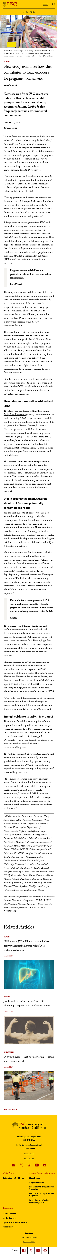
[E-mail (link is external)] (45, 1250)
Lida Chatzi (31, 184)
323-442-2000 (29, 1148)
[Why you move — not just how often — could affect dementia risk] (29, 1085)
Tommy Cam (29, 1153)
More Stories (10, 1109)
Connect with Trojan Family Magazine (41, 1187)
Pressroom (8, 1226)
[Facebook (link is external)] (13, 1165)
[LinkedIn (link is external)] (38, 1250)
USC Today (29, 11)
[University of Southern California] (10, 4)
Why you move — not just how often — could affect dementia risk (29, 1059)
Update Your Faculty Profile (16, 1222)
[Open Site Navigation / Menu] (45, 4)
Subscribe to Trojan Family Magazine (41, 1194)
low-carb (9, 144)
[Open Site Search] (53, 4)
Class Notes (34, 1178)
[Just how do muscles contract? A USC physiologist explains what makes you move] (29, 1030)
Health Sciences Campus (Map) (29, 1145)
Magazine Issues (36, 1182)
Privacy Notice (29, 1233)
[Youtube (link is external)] (37, 1165)
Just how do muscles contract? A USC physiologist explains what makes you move (27, 1003)
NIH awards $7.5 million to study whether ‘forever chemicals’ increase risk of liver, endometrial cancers (26, 946)
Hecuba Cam (29, 1158)
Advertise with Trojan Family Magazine (39, 1201)
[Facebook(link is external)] (23, 1250)
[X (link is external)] (30, 1250)
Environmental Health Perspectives (22, 170)
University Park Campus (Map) (29, 1136)
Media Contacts (10, 1218)
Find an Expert (9, 1213)
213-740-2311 (29, 1140)
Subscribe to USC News (13, 1178)
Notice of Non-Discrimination (29, 1237)
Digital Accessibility (29, 1242)
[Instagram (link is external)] (29, 1165)
